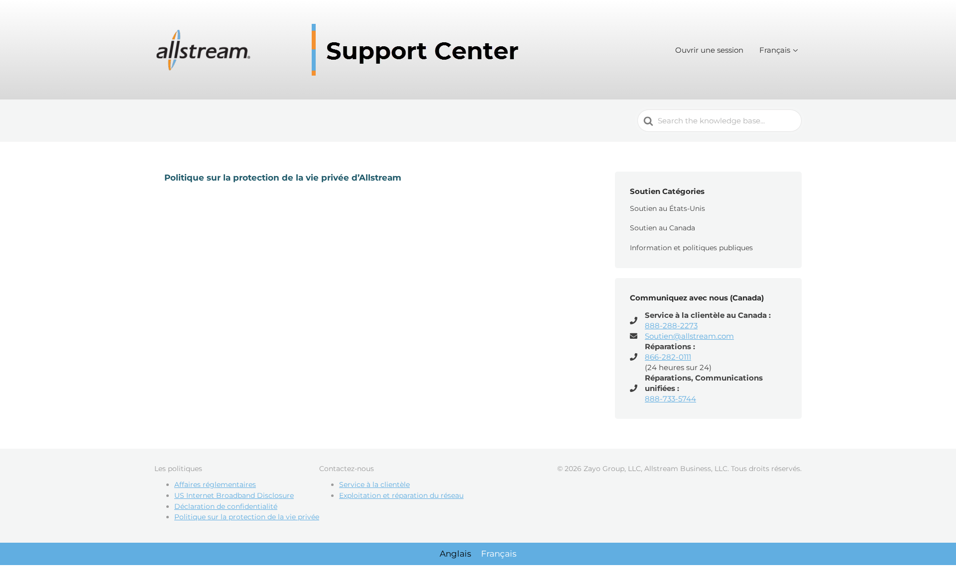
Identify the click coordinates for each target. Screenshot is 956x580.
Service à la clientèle (374, 484)
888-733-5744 (670, 398)
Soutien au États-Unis (667, 208)
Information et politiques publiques (691, 247)
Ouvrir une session (709, 50)
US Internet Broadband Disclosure (234, 495)
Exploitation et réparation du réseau (401, 495)
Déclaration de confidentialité (225, 506)
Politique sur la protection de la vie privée (246, 516)
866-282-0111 (668, 357)
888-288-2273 (671, 325)
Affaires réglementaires (215, 484)
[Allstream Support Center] (341, 50)
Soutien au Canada (662, 227)
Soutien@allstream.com (689, 336)
